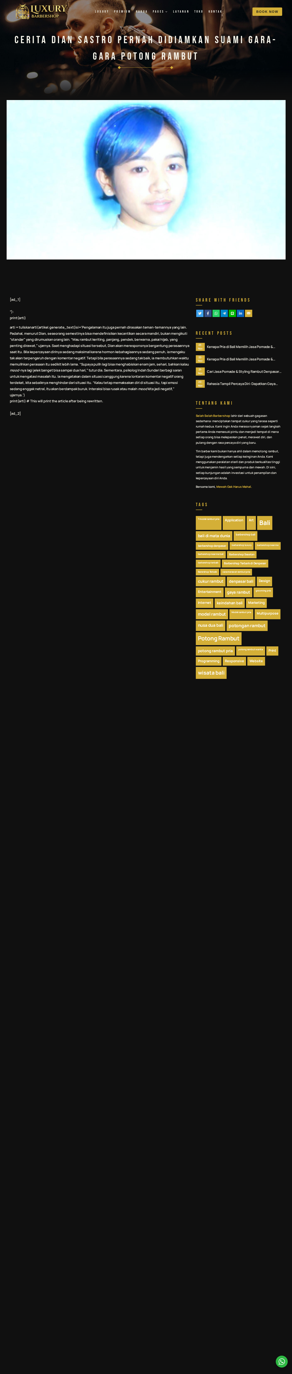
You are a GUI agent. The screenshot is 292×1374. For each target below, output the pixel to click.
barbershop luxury (242, 545)
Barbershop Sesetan (241, 554)
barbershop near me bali (211, 554)
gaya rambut (238, 592)
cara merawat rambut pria (236, 571)
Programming (209, 661)
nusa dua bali (210, 625)
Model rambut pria (241, 612)
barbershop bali (245, 534)
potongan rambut (247, 625)
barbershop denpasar (212, 546)
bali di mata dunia (214, 535)
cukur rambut (211, 581)
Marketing (256, 602)
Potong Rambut (218, 638)
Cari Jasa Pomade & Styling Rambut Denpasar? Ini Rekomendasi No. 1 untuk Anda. (244, 371)
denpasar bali (241, 581)
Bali (264, 522)
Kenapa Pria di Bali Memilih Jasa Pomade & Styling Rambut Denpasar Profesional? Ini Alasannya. (240, 347)
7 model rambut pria (208, 518)
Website (256, 661)
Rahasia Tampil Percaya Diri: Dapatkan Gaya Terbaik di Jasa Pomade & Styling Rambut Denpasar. (241, 384)
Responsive (234, 661)
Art (251, 520)
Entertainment (209, 591)
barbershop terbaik (208, 562)
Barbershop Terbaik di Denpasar (245, 563)
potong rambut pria (215, 650)
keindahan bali (230, 602)
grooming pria (263, 590)
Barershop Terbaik (207, 571)
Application (234, 520)
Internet (204, 602)
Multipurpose (268, 613)
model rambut (212, 614)
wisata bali (211, 672)
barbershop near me (267, 545)
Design (264, 580)
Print (272, 650)
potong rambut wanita (250, 649)
